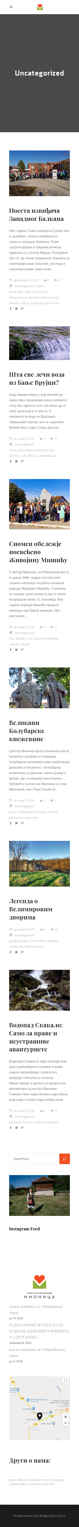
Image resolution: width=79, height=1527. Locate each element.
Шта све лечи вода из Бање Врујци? (37, 378)
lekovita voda (18, 456)
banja (12, 450)
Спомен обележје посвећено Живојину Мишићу (38, 552)
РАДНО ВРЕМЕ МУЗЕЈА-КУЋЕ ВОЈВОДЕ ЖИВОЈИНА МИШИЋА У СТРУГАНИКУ (39, 1331)
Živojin (25, 644)
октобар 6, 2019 (24, 929)
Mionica (30, 292)
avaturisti (15, 1122)
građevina (15, 941)
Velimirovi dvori (34, 946)
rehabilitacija (48, 456)
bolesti (38, 450)
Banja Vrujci (16, 292)
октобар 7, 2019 (23, 439)
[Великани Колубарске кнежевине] (39, 687)
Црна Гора (52, 303)
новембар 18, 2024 (20, 1342)
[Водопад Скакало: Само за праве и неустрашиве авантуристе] (39, 990)
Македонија (51, 297)
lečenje (49, 450)
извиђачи (34, 297)
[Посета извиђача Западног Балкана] (39, 173)
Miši (11, 638)
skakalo (39, 1122)
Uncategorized (24, 286)
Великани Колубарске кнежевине (26, 730)
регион (13, 303)
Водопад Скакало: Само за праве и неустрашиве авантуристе (36, 1037)
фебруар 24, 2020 (25, 280)
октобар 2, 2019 (24, 1111)
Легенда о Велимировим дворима (30, 909)
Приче (39, 286)
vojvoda (14, 644)
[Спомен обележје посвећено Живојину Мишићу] (39, 504)
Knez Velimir (39, 941)
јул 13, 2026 (16, 1318)
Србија (24, 303)
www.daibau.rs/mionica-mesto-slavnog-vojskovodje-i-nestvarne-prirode (37, 1482)
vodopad (52, 1122)
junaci (13, 812)
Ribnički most (24, 638)
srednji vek (16, 946)
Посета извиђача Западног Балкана (36, 214)
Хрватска (37, 303)
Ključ (26, 941)
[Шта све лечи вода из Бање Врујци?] (39, 343)
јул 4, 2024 (15, 1361)
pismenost (16, 818)
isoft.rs (60, 1516)
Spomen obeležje (46, 638)
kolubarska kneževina (32, 812)
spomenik (31, 818)
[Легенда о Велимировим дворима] (39, 864)
